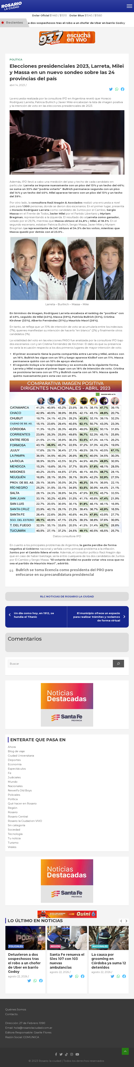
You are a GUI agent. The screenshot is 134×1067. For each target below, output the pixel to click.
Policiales (14, 794)
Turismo (13, 842)
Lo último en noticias (35, 920)
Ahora (12, 747)
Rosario (13, 812)
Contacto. (11, 1014)
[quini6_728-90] (67, 912)
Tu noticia (14, 838)
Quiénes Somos (15, 1009)
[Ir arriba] (125, 1051)
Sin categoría (16, 825)
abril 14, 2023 (17, 85)
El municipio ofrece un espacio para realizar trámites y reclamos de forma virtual (96, 617)
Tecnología (15, 834)
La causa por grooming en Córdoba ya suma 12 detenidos (67, 961)
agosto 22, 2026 (17, 972)
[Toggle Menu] (129, 6)
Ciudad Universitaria (21, 755)
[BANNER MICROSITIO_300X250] (67, 685)
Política (16, 59)
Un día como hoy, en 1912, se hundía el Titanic (34, 615)
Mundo (12, 781)
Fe (9, 773)
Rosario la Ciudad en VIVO (25, 821)
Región (12, 807)
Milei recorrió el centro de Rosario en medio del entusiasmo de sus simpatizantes (107, 963)
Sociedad (14, 829)
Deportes (14, 760)
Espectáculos (17, 768)
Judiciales (14, 777)
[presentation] (121, 921)
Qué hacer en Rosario (22, 803)
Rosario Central (18, 816)
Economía (14, 764)
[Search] (118, 663)
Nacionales (15, 786)
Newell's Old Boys (20, 790)
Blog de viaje (16, 751)
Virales (12, 847)
